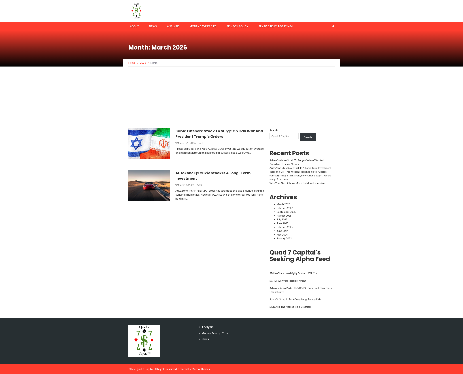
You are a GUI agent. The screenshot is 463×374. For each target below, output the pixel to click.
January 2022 (284, 238)
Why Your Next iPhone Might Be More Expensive (297, 183)
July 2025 (282, 219)
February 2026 (285, 208)
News (153, 26)
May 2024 (282, 234)
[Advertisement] (231, 101)
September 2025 (286, 211)
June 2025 (282, 223)
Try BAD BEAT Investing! (275, 26)
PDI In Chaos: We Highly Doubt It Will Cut (293, 273)
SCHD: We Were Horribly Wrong (287, 280)
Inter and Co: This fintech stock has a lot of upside (298, 171)
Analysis (173, 26)
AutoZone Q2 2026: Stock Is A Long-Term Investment (300, 167)
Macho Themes (201, 369)
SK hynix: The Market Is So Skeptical (290, 306)
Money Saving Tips (203, 26)
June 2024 (282, 230)
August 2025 (284, 215)
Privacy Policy (237, 26)
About (134, 26)
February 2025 (285, 226)
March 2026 (283, 204)
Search (273, 130)
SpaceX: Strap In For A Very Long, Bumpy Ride (295, 299)
